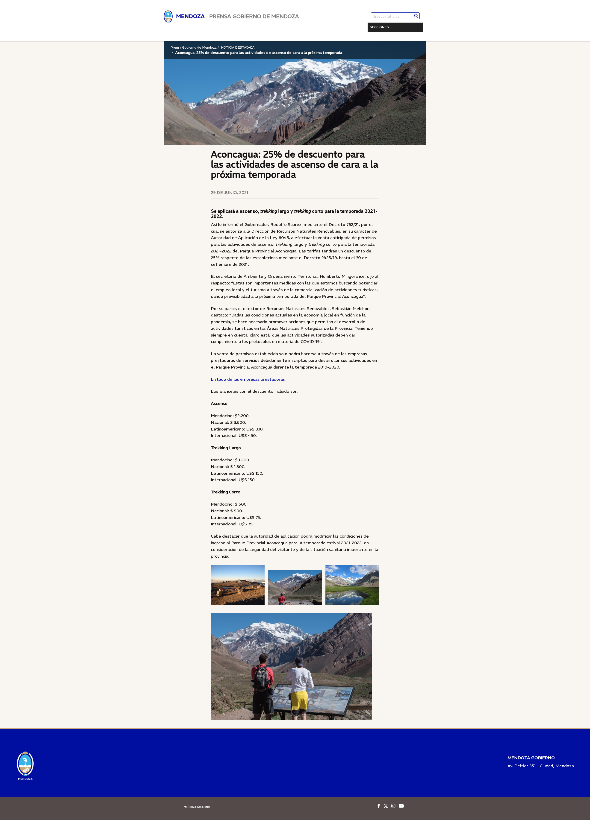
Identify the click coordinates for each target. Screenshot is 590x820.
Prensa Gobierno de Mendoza (193, 47)
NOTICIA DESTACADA (237, 47)
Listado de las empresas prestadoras (248, 379)
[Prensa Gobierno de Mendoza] (184, 16)
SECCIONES (379, 27)
